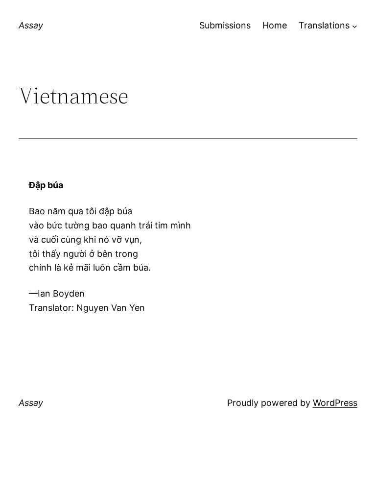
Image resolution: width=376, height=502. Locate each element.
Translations (324, 25)
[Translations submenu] (354, 25)
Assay (31, 25)
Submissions (225, 25)
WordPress (335, 403)
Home (274, 25)
